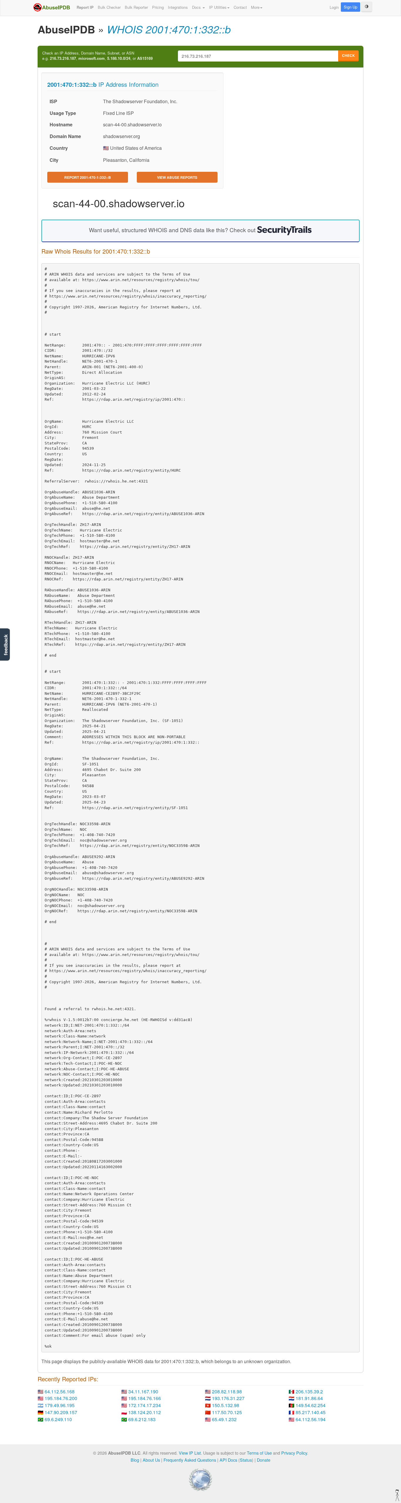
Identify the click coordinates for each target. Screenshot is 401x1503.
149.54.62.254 (311, 1405)
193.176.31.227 (228, 1398)
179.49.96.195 (60, 1405)
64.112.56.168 (60, 1391)
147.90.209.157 (61, 1412)
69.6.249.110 (58, 1419)
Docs (197, 7)
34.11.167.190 (143, 1391)
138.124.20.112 (144, 1412)
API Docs (228, 1460)
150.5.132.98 (225, 1405)
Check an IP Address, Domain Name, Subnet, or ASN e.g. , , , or (97, 55)
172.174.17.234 (144, 1405)
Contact (240, 7)
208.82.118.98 (227, 1391)
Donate (263, 1460)
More (255, 7)
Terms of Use (259, 1453)
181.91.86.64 (309, 1398)
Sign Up (350, 7)
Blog (135, 1460)
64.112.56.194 (311, 1419)
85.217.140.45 (311, 1412)
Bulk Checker (109, 7)
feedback (6, 644)
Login (334, 7)
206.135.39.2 (309, 1391)
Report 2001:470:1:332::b (87, 177)
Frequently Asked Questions (190, 1460)
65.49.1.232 (224, 1419)
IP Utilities (218, 7)
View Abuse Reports (177, 177)
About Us (151, 1460)
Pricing (158, 7)
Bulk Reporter (136, 7)
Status (246, 1460)
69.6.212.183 (142, 1419)
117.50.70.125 (227, 1412)
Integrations (178, 7)
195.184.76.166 (144, 1398)
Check (348, 55)
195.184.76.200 (61, 1398)
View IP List (190, 1453)
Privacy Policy (294, 1453)
